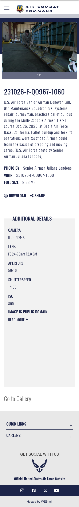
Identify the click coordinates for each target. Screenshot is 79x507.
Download (17, 195)
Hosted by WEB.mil (39, 501)
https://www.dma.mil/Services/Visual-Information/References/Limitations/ (33, 373)
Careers (13, 435)
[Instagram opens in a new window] (22, 490)
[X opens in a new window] (45, 490)
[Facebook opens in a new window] (34, 490)
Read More (17, 319)
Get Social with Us (39, 454)
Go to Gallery (17, 398)
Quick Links (16, 424)
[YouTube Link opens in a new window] (57, 490)
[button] (7, 9)
